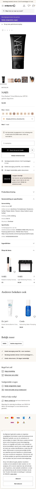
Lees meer (13, 474)
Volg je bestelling (10, 371)
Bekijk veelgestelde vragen (10, 20)
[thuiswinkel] (24, 423)
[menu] (3, 5)
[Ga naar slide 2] (5, 30)
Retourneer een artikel (11, 375)
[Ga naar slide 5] (12, 30)
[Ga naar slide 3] (7, 30)
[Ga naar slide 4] (9, 30)
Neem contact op (10, 400)
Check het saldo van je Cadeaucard (15, 390)
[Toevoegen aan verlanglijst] (32, 150)
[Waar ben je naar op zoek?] (3, 10)
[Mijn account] (24, 6)
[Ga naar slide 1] (3, 30)
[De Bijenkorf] (10, 6)
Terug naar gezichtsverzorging (13, 24)
